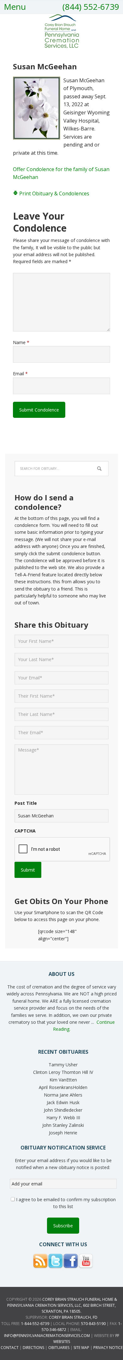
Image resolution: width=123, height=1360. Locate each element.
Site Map (81, 1347)
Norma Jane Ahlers (63, 1095)
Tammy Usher (63, 1065)
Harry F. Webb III (63, 1118)
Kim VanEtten (63, 1080)
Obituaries (58, 1347)
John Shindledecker (63, 1110)
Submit (28, 870)
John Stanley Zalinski (63, 1125)
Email (20, 374)
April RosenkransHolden (63, 1087)
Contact (10, 1347)
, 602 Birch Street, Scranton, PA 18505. (62, 1305)
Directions (33, 1347)
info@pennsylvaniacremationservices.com (47, 1335)
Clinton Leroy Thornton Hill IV (63, 1072)
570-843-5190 (93, 1323)
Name (21, 342)
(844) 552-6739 (90, 6)
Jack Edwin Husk (63, 1102)
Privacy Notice (108, 1347)
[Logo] (61, 45)
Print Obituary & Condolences (53, 193)
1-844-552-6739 (35, 1323)
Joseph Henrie (63, 1133)
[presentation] (62, 849)
